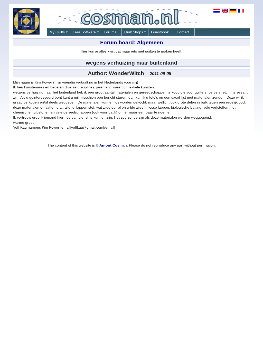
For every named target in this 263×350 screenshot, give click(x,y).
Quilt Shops (133, 32)
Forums (110, 32)
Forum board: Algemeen (131, 42)
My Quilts (57, 32)
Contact (183, 32)
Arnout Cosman (113, 145)
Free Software (84, 32)
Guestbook (160, 32)
